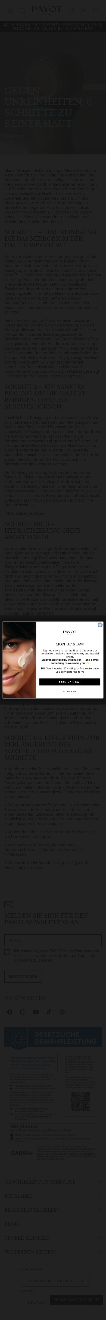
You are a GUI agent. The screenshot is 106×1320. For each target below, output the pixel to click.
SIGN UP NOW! (70, 682)
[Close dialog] (100, 625)
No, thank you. (70, 691)
